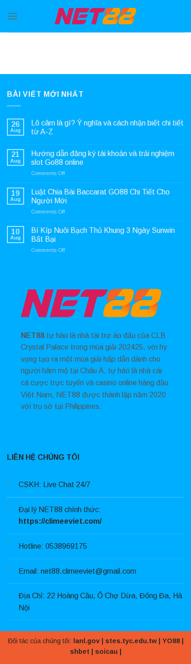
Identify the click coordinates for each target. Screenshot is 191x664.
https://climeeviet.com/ (60, 521)
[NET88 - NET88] (95, 16)
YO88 (171, 641)
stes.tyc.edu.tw (131, 641)
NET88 (33, 335)
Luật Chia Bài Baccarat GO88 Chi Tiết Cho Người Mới (100, 196)
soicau (106, 651)
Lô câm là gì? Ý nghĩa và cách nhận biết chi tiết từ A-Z (107, 127)
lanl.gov (86, 641)
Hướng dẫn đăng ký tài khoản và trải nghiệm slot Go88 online (102, 158)
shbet (79, 651)
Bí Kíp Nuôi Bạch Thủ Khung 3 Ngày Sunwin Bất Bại (103, 234)
